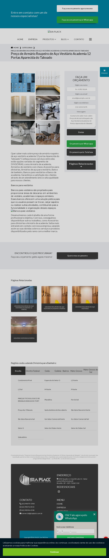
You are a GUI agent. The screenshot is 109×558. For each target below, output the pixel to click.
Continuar (54, 552)
